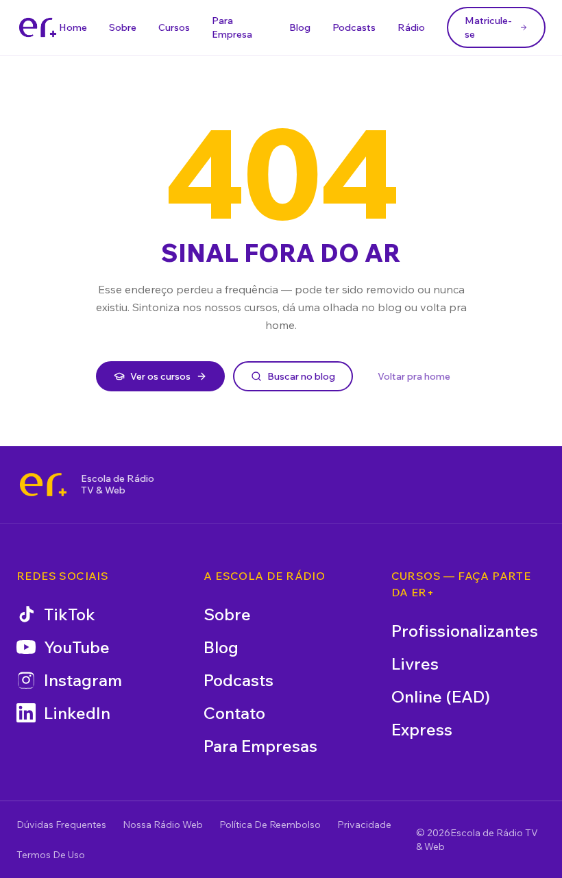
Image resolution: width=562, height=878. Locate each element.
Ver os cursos (160, 376)
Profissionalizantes (464, 630)
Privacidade (364, 824)
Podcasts (354, 27)
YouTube (77, 647)
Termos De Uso (50, 855)
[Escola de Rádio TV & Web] (43, 484)
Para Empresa (232, 27)
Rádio (411, 27)
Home (73, 27)
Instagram (83, 680)
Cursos (174, 27)
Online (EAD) (440, 696)
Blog (299, 27)
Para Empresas (260, 745)
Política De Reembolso (270, 824)
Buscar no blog (301, 376)
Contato (234, 713)
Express (421, 729)
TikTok (69, 614)
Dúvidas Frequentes (61, 824)
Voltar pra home (414, 376)
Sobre (122, 27)
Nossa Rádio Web (163, 824)
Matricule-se (488, 27)
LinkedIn (77, 713)
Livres (415, 663)
